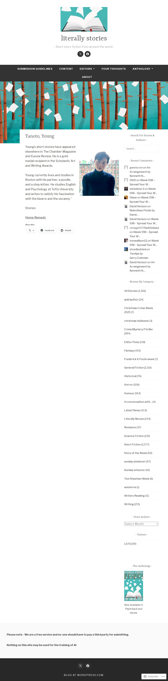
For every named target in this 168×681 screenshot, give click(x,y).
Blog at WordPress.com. (84, 675)
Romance (130, 427)
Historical (130, 376)
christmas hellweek (136, 320)
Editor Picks (131, 342)
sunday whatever (135, 461)
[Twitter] (80, 54)
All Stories (130, 290)
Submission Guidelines (34, 68)
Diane (133, 197)
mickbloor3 (137, 188)
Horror (128, 384)
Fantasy (129, 350)
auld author (131, 299)
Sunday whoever (134, 470)
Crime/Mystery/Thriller (138, 329)
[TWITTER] (80, 665)
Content (66, 68)
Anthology (141, 68)
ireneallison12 (138, 240)
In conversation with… (138, 401)
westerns (130, 487)
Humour (129, 393)
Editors (86, 68)
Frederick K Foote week (139, 359)
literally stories (84, 39)
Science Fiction (134, 436)
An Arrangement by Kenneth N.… (140, 171)
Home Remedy (35, 217)
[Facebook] (87, 54)
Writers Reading (134, 495)
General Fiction (134, 367)
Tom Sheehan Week (136, 478)
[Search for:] (141, 148)
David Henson (138, 206)
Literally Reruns (134, 418)
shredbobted (138, 249)
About (87, 77)
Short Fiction (132, 444)
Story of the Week (135, 453)
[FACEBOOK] (87, 665)
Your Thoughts (113, 68)
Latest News (132, 410)
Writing (129, 504)
